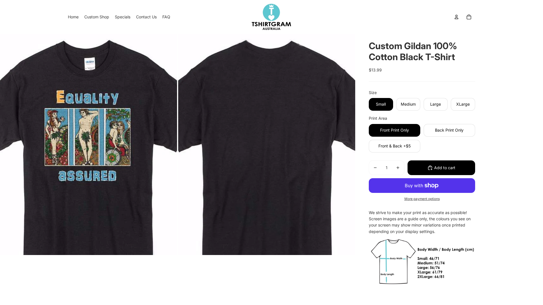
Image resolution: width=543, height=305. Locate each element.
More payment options (422, 199)
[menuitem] (73, 17)
